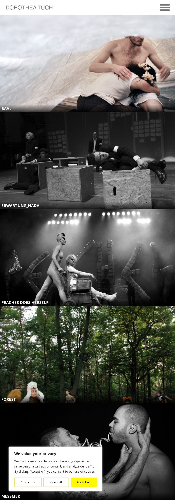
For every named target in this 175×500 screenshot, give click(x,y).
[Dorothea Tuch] (29, 9)
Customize (28, 482)
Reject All (56, 482)
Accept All (83, 482)
